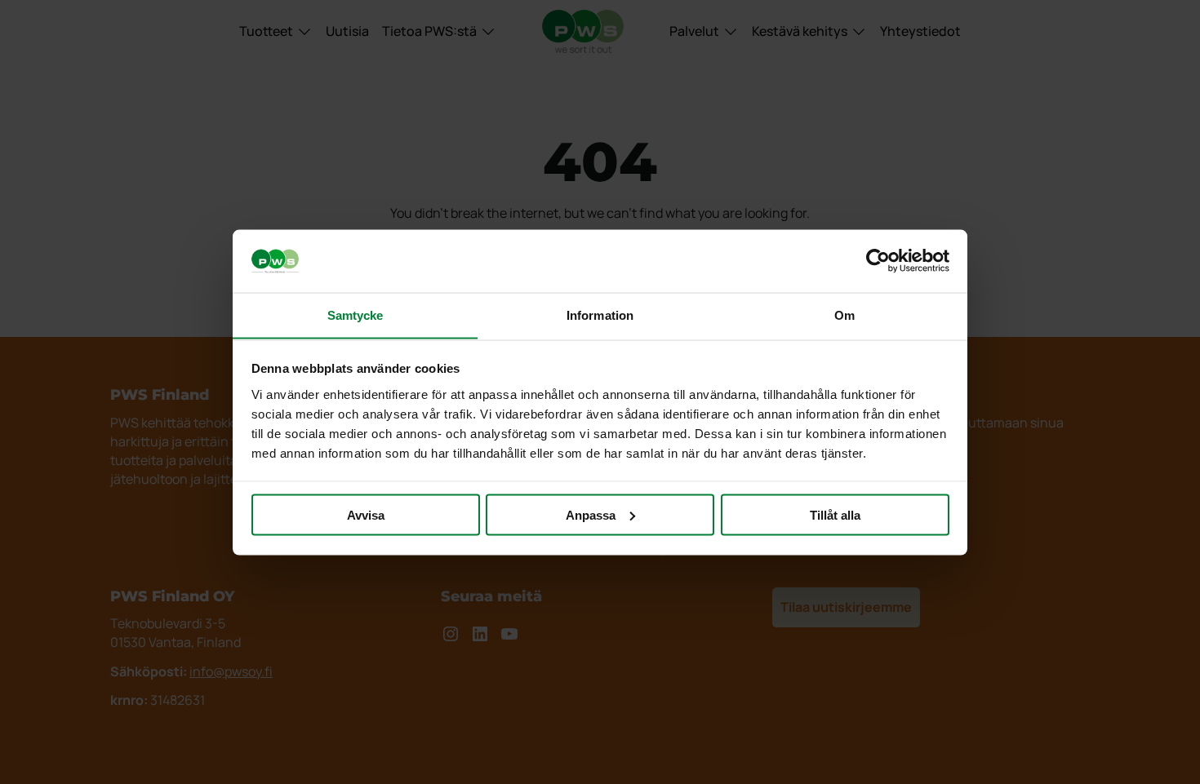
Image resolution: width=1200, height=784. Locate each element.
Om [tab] (844, 314)
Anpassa (591, 514)
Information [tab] (600, 314)
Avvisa (365, 514)
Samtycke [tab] (355, 314)
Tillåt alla (835, 514)
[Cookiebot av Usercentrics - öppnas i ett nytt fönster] (878, 261)
